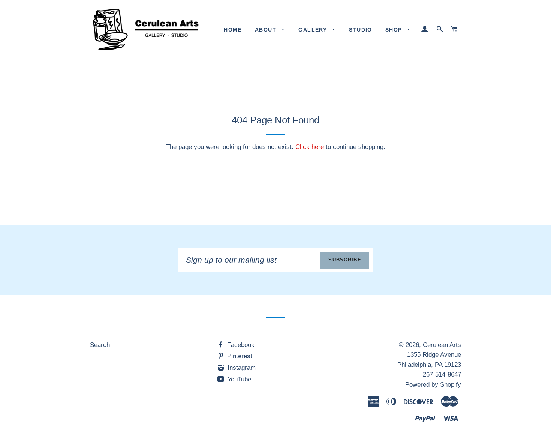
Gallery (313, 30)
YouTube (238, 379)
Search (100, 344)
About (266, 30)
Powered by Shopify (433, 384)
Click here (309, 146)
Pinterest (238, 356)
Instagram (241, 367)
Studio (360, 30)
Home (233, 30)
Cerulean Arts (442, 344)
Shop (394, 30)
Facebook (240, 344)
